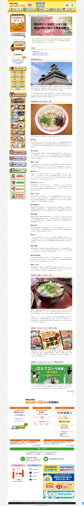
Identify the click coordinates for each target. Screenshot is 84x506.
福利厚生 (21, 62)
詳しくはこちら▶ (37, 445)
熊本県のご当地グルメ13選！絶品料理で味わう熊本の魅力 (59, 14)
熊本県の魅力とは (36, 51)
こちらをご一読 (50, 452)
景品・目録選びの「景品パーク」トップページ (35, 14)
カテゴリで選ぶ (30, 9)
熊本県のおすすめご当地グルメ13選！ (40, 53)
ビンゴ (13, 60)
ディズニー (22, 60)
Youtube (35, 479)
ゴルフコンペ (14, 59)
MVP (16, 63)
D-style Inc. (41, 505)
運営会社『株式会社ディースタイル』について (54, 503)
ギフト (14, 62)
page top (73, 393)
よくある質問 (69, 9)
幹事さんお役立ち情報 (46, 14)
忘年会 (19, 60)
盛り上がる (17, 61)
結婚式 (18, 59)
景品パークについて (44, 503)
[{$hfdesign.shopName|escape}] (17, 6)
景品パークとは (16, 9)
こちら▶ (23, 415)
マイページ (67, 3)
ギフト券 (17, 62)
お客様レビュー (43, 9)
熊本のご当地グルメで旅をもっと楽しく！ (41, 54)
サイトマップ (24, 503)
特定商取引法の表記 (37, 503)
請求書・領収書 (56, 9)
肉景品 (16, 60)
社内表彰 (19, 63)
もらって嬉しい (21, 61)
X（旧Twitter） (36, 472)
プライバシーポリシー (30, 503)
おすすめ (13, 61)
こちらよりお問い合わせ (48, 454)
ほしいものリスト (72, 3)
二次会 (21, 59)
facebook (35, 476)
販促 (23, 59)
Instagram (35, 469)
